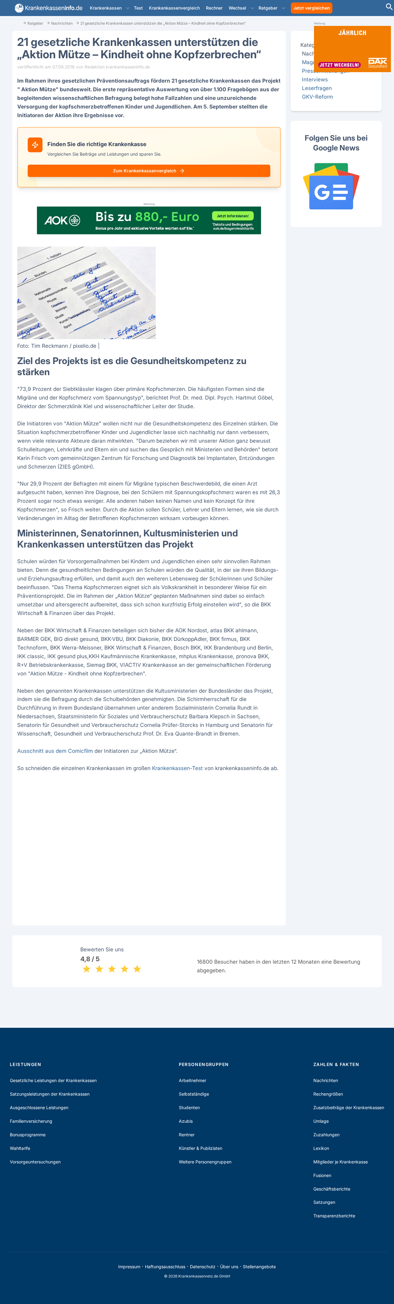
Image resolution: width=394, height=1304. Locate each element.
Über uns (229, 1266)
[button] (127, 8)
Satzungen (324, 1202)
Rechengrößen (328, 1094)
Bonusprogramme (28, 1134)
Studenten (189, 1107)
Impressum (129, 1266)
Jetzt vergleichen (311, 7)
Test (138, 7)
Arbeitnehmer (192, 1080)
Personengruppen (204, 1064)
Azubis (186, 1121)
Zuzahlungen (326, 1134)
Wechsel (237, 7)
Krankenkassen (106, 7)
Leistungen (25, 1064)
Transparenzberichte (334, 1215)
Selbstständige (194, 1094)
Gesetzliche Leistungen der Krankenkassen (53, 1080)
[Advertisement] (149, 841)
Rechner (214, 7)
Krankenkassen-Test (177, 768)
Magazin (312, 62)
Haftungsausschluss (165, 1266)
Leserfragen (317, 88)
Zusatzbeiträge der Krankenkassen (348, 1107)
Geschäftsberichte (331, 1188)
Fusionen (322, 1175)
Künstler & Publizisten (200, 1148)
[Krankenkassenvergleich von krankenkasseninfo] (47, 8)
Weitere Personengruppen (205, 1161)
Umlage (321, 1121)
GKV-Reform (317, 96)
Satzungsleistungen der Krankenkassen (50, 1094)
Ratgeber (268, 7)
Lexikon (321, 1148)
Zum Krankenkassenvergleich (144, 170)
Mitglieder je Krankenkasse (340, 1161)
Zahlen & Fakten (336, 1064)
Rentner (187, 1134)
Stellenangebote (259, 1266)
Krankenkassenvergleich (174, 7)
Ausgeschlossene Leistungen (39, 1107)
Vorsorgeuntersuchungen (35, 1161)
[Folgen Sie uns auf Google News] (336, 186)
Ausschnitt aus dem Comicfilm (55, 751)
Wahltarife (20, 1148)
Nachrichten (325, 1080)
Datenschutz (202, 1266)
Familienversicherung (31, 1121)
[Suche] (389, 7)
